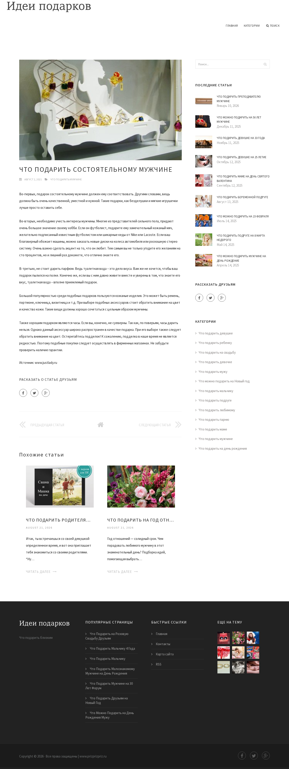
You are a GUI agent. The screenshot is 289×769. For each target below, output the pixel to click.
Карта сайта (165, 654)
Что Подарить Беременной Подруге (242, 197)
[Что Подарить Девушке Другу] (253, 667)
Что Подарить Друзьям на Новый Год (106, 700)
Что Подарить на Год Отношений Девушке (141, 520)
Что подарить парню (214, 419)
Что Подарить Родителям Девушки (60, 520)
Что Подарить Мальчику (107, 658)
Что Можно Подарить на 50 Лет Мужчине (239, 119)
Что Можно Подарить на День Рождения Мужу (109, 715)
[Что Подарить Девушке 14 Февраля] (223, 652)
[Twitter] (34, 393)
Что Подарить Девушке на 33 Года (241, 138)
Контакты (163, 644)
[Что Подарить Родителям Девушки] (60, 486)
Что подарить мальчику (216, 391)
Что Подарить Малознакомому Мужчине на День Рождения (110, 671)
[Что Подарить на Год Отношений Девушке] (141, 486)
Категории (252, 26)
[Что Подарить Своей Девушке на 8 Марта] (238, 667)
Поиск (275, 26)
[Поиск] (265, 64)
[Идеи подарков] (144, 7)
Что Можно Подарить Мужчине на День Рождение (241, 258)
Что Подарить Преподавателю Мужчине (239, 99)
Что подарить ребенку (215, 343)
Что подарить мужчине (66, 179)
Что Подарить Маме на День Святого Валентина (243, 178)
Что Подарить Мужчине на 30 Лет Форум (109, 685)
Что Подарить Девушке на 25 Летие (241, 157)
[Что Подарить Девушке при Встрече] (223, 667)
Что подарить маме (213, 429)
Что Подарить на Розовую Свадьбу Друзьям (106, 636)
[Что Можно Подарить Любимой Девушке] (253, 638)
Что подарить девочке (215, 362)
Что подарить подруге (215, 400)
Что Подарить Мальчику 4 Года (112, 648)
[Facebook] (23, 393)
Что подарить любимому (217, 410)
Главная (232, 26)
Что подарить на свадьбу (217, 352)
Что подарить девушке (216, 333)
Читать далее (38, 571)
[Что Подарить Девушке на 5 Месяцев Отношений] (253, 652)
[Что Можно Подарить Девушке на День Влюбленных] (238, 652)
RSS (158, 664)
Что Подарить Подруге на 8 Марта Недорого (241, 238)
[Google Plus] (46, 393)
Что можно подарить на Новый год (224, 381)
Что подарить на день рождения (223, 448)
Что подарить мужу (213, 371)
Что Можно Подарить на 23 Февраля (243, 216)
